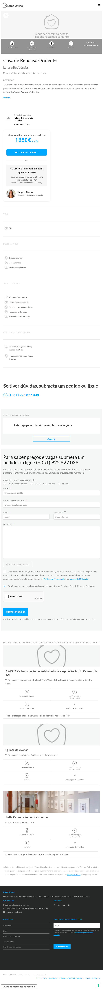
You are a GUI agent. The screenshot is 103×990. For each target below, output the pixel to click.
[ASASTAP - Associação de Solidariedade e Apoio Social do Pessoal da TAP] (51, 656)
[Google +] (59, 905)
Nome (5, 488)
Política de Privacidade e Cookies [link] (71, 978)
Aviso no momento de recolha (19, 986)
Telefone (58, 512)
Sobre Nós (7, 925)
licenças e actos (73, 874)
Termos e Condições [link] (92, 978)
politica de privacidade (83, 933)
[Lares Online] (12, 5)
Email (5, 512)
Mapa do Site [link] (53, 978)
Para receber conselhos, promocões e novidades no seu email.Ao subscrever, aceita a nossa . (76, 932)
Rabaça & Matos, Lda (23, 118)
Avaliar (51, 438)
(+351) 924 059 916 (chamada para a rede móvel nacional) (27, 908)
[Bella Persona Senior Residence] (51, 802)
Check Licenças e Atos (12, 947)
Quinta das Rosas (16, 750)
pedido (73, 386)
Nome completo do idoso (14, 500)
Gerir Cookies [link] (42, 978)
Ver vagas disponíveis (27, 152)
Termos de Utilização (79, 579)
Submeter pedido (15, 611)
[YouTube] (68, 905)
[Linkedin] (64, 905)
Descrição (7, 524)
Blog (5, 931)
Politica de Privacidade (54, 579)
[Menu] (99, 5)
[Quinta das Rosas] (51, 734)
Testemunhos (8, 941)
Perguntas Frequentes (12, 936)
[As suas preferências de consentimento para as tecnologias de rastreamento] (98, 985)
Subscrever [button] (62, 946)
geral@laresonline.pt (14, 912)
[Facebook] (54, 905)
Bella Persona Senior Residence (26, 817)
